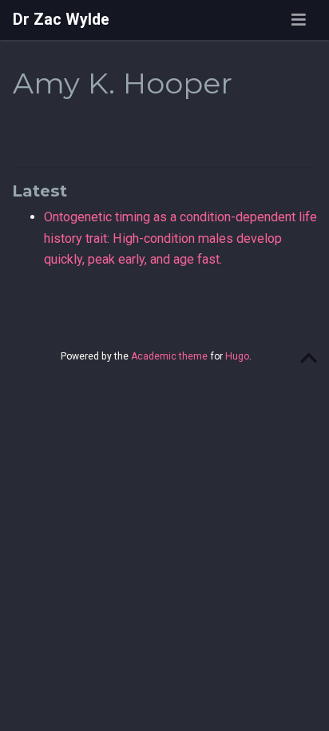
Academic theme (169, 356)
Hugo (237, 356)
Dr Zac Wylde (61, 19)
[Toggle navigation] (298, 20)
